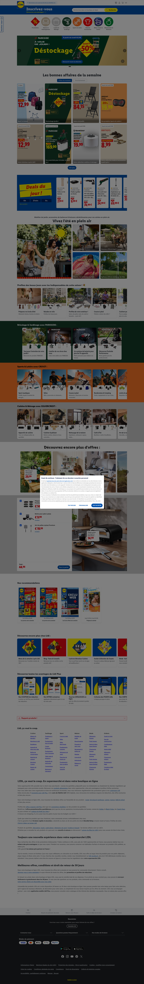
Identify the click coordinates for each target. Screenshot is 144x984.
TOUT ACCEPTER (97, 505)
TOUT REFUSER (72, 505)
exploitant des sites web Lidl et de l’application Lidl (60, 481)
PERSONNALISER (83, 505)
